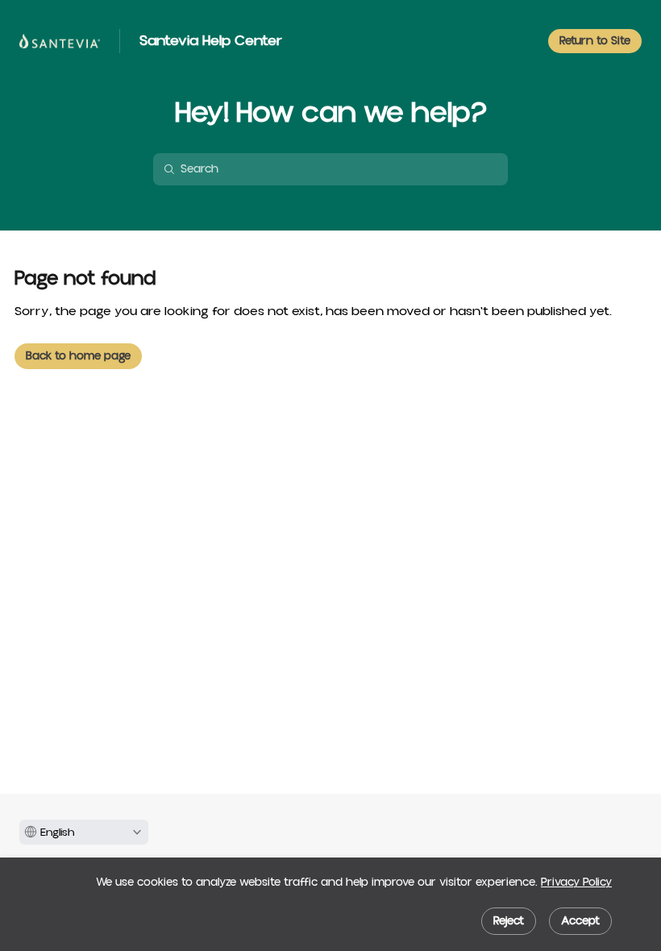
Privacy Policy (576, 882)
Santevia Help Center (210, 41)
